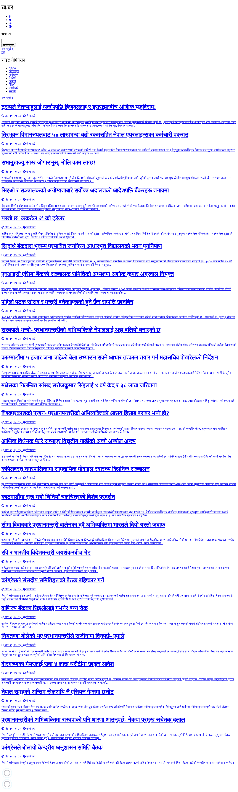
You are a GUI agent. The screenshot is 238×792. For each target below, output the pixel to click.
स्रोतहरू (13, 74)
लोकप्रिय (14, 71)
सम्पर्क (12, 91)
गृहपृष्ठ (12, 67)
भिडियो (12, 78)
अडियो (12, 81)
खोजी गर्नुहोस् (8, 45)
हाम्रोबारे (13, 88)
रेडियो (12, 84)
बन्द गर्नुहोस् (7, 48)
